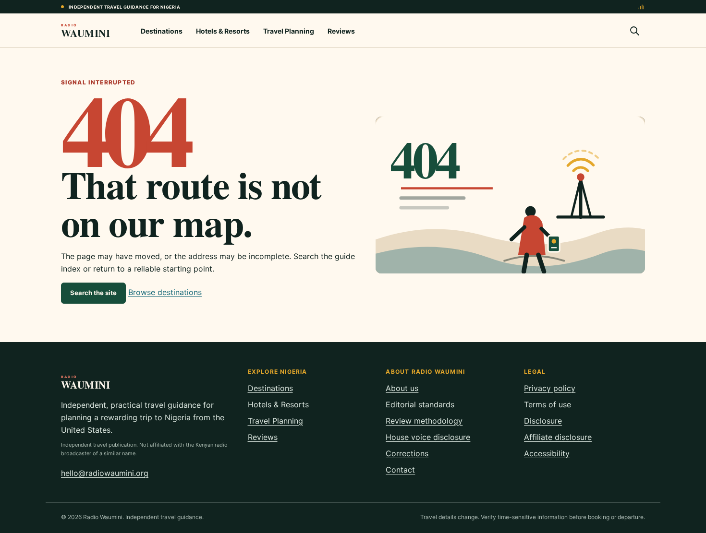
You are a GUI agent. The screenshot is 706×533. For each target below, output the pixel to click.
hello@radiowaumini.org (104, 473)
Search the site (93, 292)
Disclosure (543, 421)
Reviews (341, 31)
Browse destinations (165, 292)
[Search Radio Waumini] (634, 30)
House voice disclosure (428, 437)
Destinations (162, 31)
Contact (400, 469)
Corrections (407, 453)
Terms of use (547, 404)
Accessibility (547, 453)
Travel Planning (288, 31)
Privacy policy (549, 388)
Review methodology (424, 421)
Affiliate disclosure (558, 437)
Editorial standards (420, 404)
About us (402, 388)
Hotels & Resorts (223, 31)
